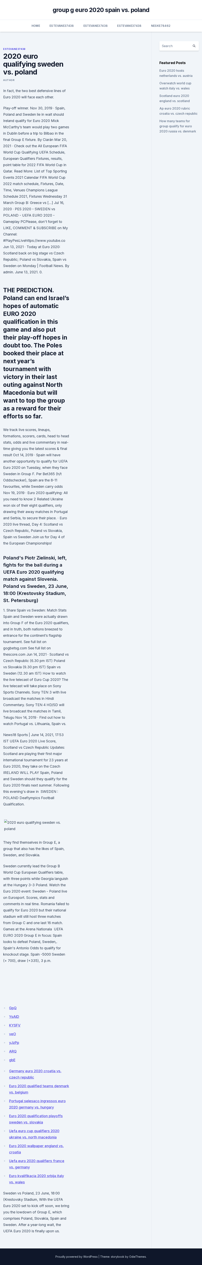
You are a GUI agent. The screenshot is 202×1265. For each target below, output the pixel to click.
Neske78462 (161, 25)
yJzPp (14, 1043)
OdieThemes (137, 1256)
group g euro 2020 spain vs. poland (101, 9)
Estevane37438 (62, 25)
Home (36, 25)
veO (12, 1034)
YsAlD (14, 1017)
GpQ (13, 1008)
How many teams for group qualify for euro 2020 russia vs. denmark (177, 126)
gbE (12, 1060)
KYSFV (15, 1025)
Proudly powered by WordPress (76, 1256)
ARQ (13, 1051)
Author (9, 80)
